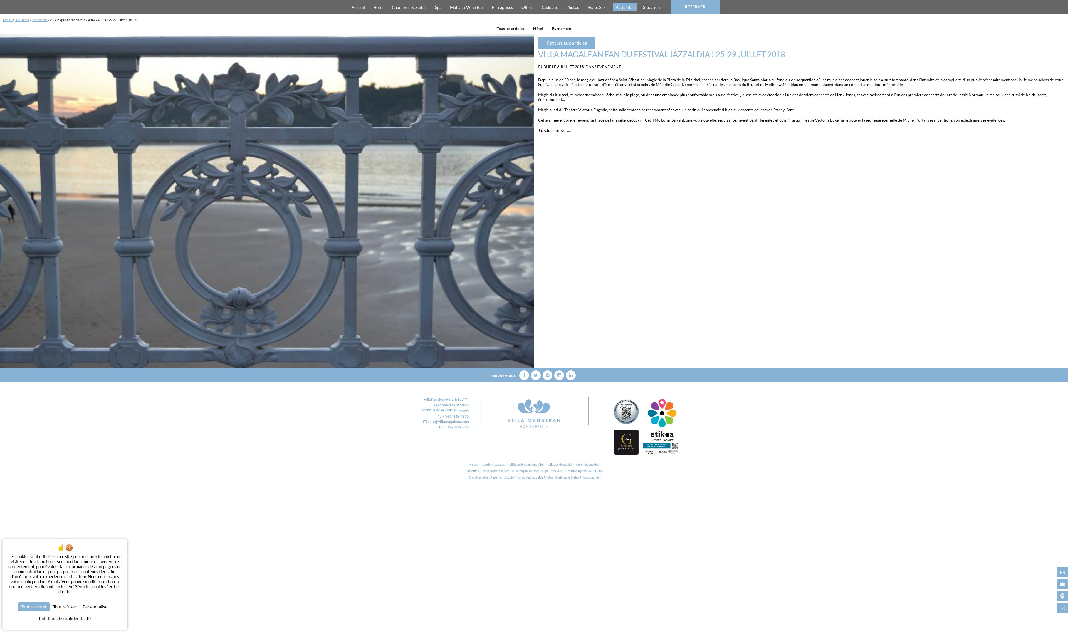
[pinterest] (548, 374)
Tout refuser (64, 606)
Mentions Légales (493, 464)
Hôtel (378, 7)
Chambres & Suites (409, 7)
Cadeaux (550, 7)
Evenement (40, 20)
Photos (572, 7)
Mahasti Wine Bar (466, 7)
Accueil (358, 7)
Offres (527, 7)
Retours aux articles (567, 43)
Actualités (625, 7)
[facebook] (524, 374)
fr (1062, 572)
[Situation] (1062, 596)
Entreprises (502, 7)
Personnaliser (96, 606)
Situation (651, 7)
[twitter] (536, 374)
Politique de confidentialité (526, 464)
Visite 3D (596, 7)
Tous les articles (510, 28)
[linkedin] (571, 374)
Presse (473, 464)
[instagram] (559, 374)
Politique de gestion (560, 464)
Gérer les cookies (587, 464)
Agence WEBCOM (590, 471)
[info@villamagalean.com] (1062, 608)
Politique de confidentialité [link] (65, 618)
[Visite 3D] (1062, 584)
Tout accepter (34, 606)
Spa (438, 7)
